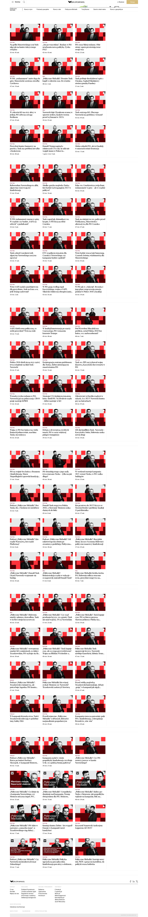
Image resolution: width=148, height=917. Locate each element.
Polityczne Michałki (71, 9)
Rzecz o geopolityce (116, 9)
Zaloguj (132, 2)
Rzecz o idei (57, 9)
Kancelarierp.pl (59, 897)
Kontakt (12, 891)
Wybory (12, 680)
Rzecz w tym (28, 9)
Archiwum (41, 895)
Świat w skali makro (99, 9)
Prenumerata (42, 893)
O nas (12, 889)
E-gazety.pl (58, 891)
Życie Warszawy (60, 901)
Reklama (41, 889)
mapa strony (14, 911)
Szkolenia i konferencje (17, 907)
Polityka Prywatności (28, 889)
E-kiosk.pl (58, 889)
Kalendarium (26, 911)
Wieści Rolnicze (60, 899)
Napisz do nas (14, 893)
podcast (12, 714)
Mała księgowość (60, 895)
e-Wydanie (120, 2)
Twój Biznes (85, 9)
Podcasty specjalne (43, 9)
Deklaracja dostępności (28, 897)
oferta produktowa (41, 911)
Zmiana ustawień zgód (28, 891)
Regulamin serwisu (27, 893)
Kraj (44, 76)
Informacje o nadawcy (28, 895)
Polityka (12, 42)
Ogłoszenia (42, 891)
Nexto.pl (57, 893)
